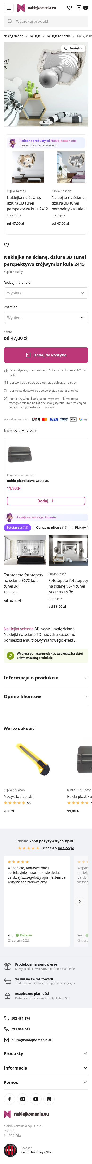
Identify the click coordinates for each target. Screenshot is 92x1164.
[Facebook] (9, 1099)
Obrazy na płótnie (51, 528)
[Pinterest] (49, 1099)
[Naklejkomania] (46, 1114)
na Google (66, 848)
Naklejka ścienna (19, 628)
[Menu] (9, 8)
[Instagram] (22, 1099)
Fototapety (17, 528)
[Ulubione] (69, 8)
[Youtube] (36, 1099)
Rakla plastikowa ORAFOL (28, 480)
